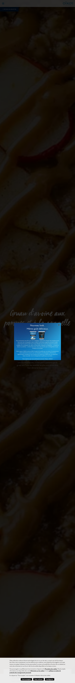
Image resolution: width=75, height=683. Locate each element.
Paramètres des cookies (51, 669)
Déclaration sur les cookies (37, 671)
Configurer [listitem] (49, 679)
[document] (37, 341)
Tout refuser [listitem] (38, 679)
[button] (58, 324)
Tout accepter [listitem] (26, 679)
